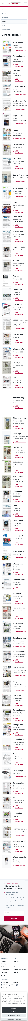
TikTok (12, 985)
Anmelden (14, 918)
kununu (20, 985)
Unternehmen (5, 969)
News (3, 25)
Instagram (15, 982)
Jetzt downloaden (20, 51)
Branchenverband (6, 29)
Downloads (4, 972)
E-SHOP (3, 975)
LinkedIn (5, 985)
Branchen (4, 964)
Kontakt (16, 972)
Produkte (3, 961)
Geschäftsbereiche (6, 13)
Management (5, 17)
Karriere (3, 967)
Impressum (17, 961)
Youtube (5, 988)
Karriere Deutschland (20, 969)
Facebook (5, 982)
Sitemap (16, 967)
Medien (4, 21)
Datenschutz (17, 964)
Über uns (4, 9)
